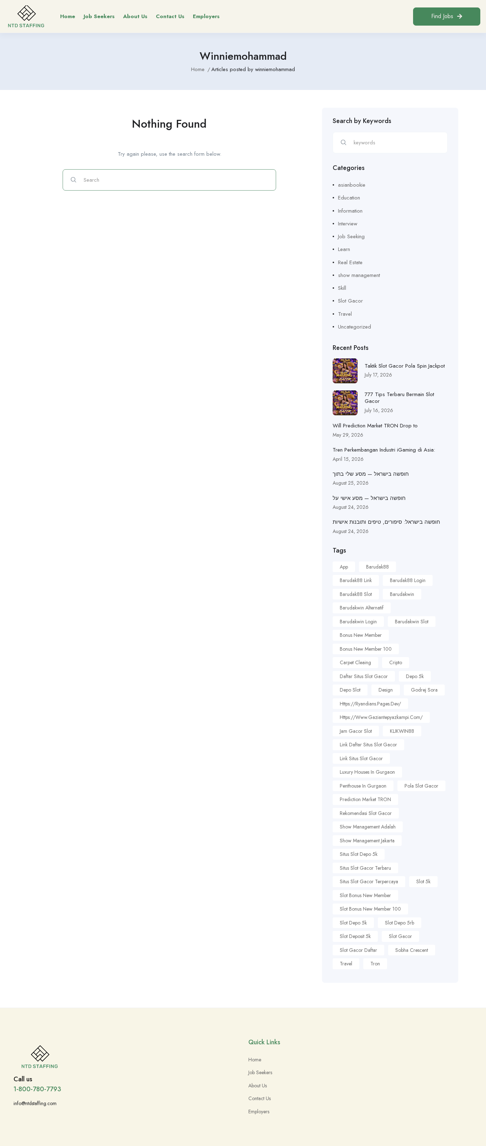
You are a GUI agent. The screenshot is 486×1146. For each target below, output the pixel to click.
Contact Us (170, 16)
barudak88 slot (356, 594)
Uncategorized (354, 327)
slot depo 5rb (399, 922)
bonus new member (361, 635)
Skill (342, 288)
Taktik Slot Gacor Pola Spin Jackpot (405, 366)
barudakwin (402, 594)
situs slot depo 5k (358, 854)
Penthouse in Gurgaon (363, 785)
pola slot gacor (421, 785)
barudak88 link (356, 580)
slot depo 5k (353, 922)
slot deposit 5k (355, 936)
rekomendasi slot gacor (366, 813)
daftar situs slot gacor (364, 676)
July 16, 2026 (379, 410)
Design (386, 689)
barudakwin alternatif (362, 607)
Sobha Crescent (411, 950)
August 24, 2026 (351, 507)
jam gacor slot (356, 731)
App (344, 566)
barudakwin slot (411, 621)
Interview (347, 224)
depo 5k (415, 676)
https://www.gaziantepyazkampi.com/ (381, 717)
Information (350, 211)
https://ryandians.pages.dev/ (370, 703)
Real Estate (350, 262)
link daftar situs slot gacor (368, 744)
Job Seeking (351, 236)
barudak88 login (408, 580)
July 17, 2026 (378, 374)
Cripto (395, 662)
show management (359, 275)
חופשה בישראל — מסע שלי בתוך (371, 474)
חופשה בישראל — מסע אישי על (369, 498)
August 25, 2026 (351, 482)
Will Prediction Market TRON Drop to (375, 426)
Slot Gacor (350, 301)
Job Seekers (99, 16)
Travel (345, 314)
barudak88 (377, 566)
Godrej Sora (424, 689)
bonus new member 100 (366, 648)
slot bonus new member (365, 895)
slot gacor (400, 936)
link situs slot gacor (361, 758)
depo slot (350, 689)
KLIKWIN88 (402, 731)
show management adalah (368, 826)
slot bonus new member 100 (370, 908)
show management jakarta (367, 840)
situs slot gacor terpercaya (369, 881)
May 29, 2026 (348, 434)
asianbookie (351, 185)
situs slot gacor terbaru (365, 868)
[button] (446, 16)
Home (67, 16)
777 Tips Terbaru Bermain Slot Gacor (399, 397)
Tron (375, 963)
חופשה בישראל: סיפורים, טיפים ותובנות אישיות (386, 522)
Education (349, 198)
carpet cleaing (355, 662)
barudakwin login (358, 621)
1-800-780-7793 (37, 1089)
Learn (344, 249)
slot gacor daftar (358, 950)
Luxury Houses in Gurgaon (367, 771)
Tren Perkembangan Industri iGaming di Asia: (384, 450)
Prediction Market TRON (365, 799)
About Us (135, 16)
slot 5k (423, 881)
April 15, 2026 (348, 459)
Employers (206, 16)
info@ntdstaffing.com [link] (35, 1103)
